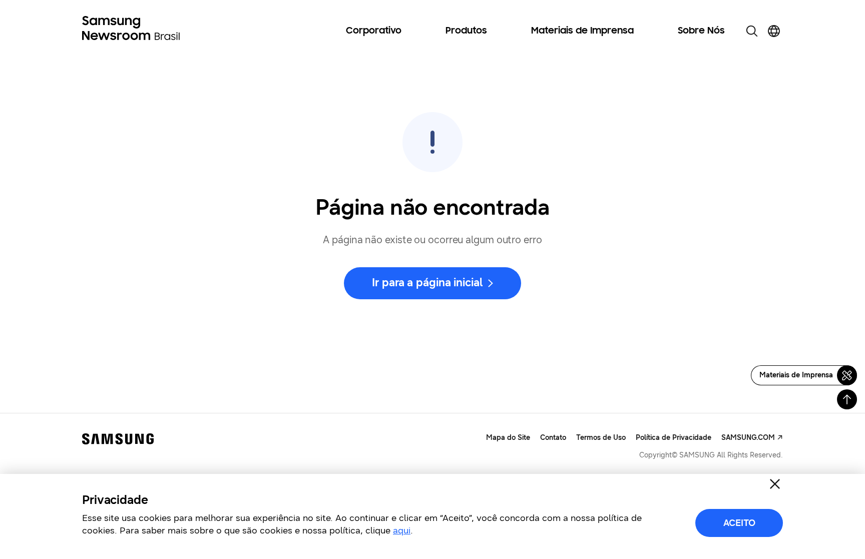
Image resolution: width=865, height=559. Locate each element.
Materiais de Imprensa (582, 31)
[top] (847, 399)
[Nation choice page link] (774, 31)
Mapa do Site (508, 437)
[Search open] (752, 31)
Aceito (739, 522)
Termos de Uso (601, 437)
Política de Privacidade (673, 437)
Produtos (466, 31)
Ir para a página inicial (427, 282)
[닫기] (775, 484)
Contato (553, 437)
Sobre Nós (701, 31)
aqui (401, 530)
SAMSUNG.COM (748, 437)
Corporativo (373, 31)
